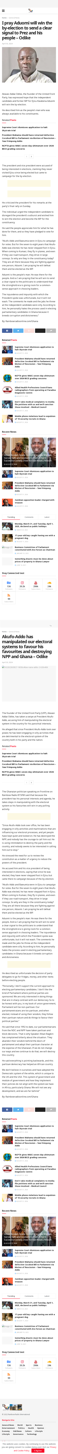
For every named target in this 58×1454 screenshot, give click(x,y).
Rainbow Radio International (19, 1414)
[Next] (31, 156)
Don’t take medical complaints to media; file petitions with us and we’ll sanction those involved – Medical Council (35, 404)
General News (14, 18)
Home (4, 18)
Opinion (40, 1428)
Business (39, 1425)
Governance (18, 1434)
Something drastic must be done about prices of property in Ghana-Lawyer (34, 560)
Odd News (17, 1431)
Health (31, 1428)
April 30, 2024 (7, 43)
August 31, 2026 (22, 353)
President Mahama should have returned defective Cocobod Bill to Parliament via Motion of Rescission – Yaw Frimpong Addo (29, 138)
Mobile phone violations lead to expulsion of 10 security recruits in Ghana (35, 417)
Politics (21, 1428)
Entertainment (8, 1428)
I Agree (38, 1450)
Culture (28, 1431)
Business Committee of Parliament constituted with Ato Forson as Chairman (35, 548)
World (20, 1425)
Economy (6, 1431)
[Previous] (27, 156)
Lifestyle (39, 1431)
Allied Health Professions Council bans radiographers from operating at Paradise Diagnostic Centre (35, 390)
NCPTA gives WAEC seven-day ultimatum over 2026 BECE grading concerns (34, 377)
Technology (32, 1434)
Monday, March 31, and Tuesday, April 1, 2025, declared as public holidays (34, 525)
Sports (29, 1425)
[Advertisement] (29, 3)
